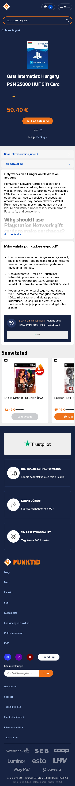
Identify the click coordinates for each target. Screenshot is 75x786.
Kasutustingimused (14, 717)
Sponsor (8, 697)
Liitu (46, 673)
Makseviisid (10, 686)
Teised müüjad (13, 163)
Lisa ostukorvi (40, 120)
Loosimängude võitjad (16, 623)
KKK (6, 643)
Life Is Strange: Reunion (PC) (23, 397)
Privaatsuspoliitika (13, 727)
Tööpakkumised (12, 707)
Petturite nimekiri (13, 633)
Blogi (7, 572)
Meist (7, 582)
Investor (8, 592)
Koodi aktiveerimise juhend (21, 154)
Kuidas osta (10, 612)
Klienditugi (48, 656)
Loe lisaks (14, 234)
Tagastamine (11, 737)
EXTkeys (41, 137)
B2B (6, 602)
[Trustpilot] (37, 334)
